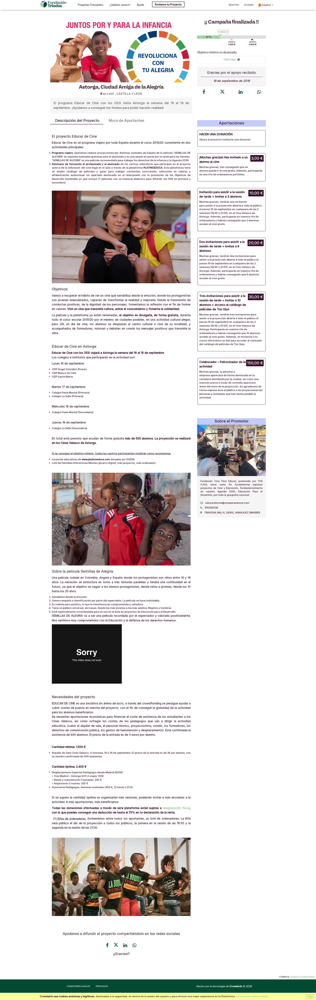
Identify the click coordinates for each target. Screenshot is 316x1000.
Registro (234, 5)
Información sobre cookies (252, 996)
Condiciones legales (78, 986)
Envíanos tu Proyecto (168, 4)
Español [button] (266, 4)
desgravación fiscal (176, 808)
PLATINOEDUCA (153, 167)
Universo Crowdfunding (302, 976)
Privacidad (102, 986)
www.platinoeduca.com (96, 459)
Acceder (248, 5)
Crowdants (235, 986)
